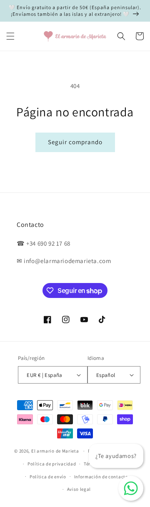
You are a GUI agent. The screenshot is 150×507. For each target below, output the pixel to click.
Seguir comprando (75, 142)
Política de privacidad (52, 464)
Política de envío (48, 477)
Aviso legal (79, 489)
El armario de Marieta (55, 451)
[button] (10, 36)
